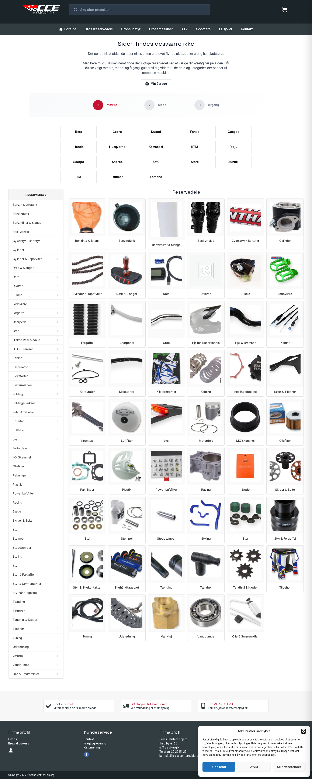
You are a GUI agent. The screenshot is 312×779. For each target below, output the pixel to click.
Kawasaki (156, 147)
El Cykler (225, 29)
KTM (194, 147)
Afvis (254, 767)
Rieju (233, 147)
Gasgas (233, 132)
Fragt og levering (95, 743)
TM (78, 177)
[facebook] (86, 754)
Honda (79, 147)
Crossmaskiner (161, 29)
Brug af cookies (18, 743)
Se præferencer (289, 767)
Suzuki (233, 162)
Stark (195, 162)
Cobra (117, 132)
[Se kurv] (284, 9)
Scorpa (78, 162)
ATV (184, 29)
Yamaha (156, 177)
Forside (70, 29)
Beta (78, 132)
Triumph (117, 177)
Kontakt (247, 29)
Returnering (92, 747)
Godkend (219, 767)
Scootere (203, 29)
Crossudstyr (131, 29)
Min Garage (159, 83)
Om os (12, 739)
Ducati (156, 132)
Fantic (195, 132)
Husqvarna (117, 147)
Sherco (117, 162)
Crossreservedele (99, 29)
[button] (303, 731)
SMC (156, 162)
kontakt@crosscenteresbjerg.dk (180, 755)
